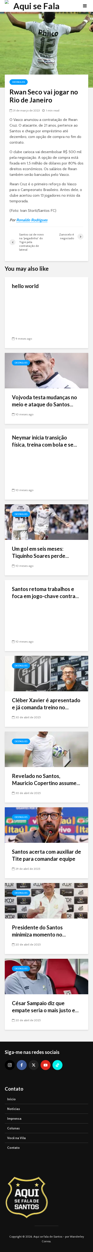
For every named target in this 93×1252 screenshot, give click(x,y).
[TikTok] (57, 1065)
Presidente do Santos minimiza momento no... (39, 931)
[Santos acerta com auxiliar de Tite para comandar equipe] (46, 824)
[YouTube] (46, 1065)
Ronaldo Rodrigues (31, 220)
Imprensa (14, 1118)
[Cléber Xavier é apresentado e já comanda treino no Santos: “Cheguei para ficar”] (46, 673)
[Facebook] (22, 1065)
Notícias (13, 1109)
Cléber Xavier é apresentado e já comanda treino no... (46, 703)
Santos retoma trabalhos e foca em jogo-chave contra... (45, 592)
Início (11, 1099)
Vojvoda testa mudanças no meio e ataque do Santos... (44, 401)
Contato (13, 1147)
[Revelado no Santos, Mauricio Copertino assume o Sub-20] (46, 749)
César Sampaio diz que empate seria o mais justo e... (45, 1006)
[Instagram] (10, 1065)
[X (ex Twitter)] (34, 1065)
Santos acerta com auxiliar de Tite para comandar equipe (46, 855)
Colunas (13, 1128)
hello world (25, 286)
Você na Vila (16, 1138)
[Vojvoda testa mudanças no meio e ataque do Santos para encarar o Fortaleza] (46, 370)
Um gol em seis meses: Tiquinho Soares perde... (40, 552)
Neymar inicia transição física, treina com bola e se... (44, 441)
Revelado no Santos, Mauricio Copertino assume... (46, 779)
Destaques (18, 82)
